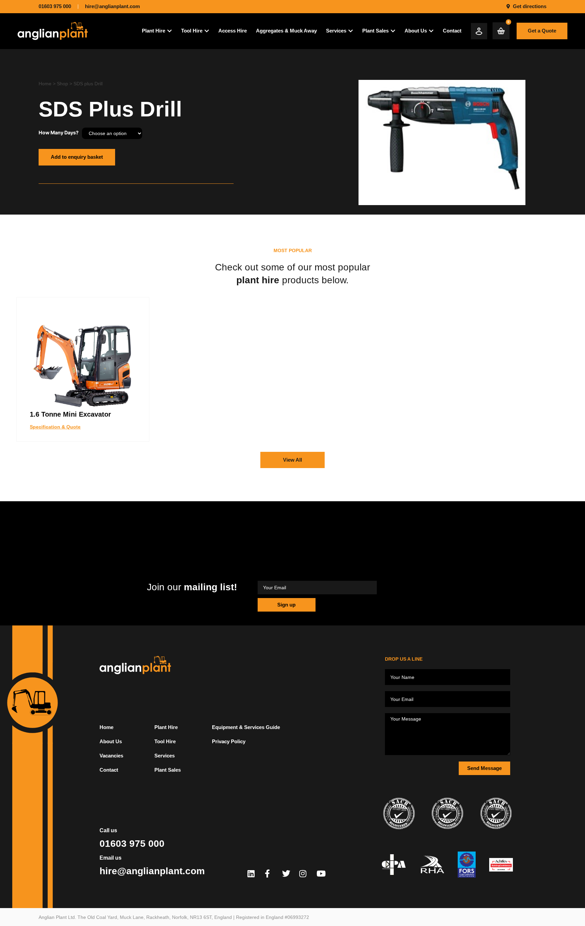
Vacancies (111, 755)
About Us (111, 741)
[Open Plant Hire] (169, 31)
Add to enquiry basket (77, 157)
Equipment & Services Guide (246, 727)
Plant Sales (167, 770)
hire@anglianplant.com (152, 871)
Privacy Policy (228, 741)
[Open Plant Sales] (392, 31)
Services (164, 755)
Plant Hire (166, 727)
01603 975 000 (132, 843)
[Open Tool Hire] (206, 31)
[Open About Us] (431, 31)
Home (45, 83)
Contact (109, 770)
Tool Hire (165, 741)
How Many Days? (59, 132)
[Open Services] (350, 31)
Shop (62, 83)
